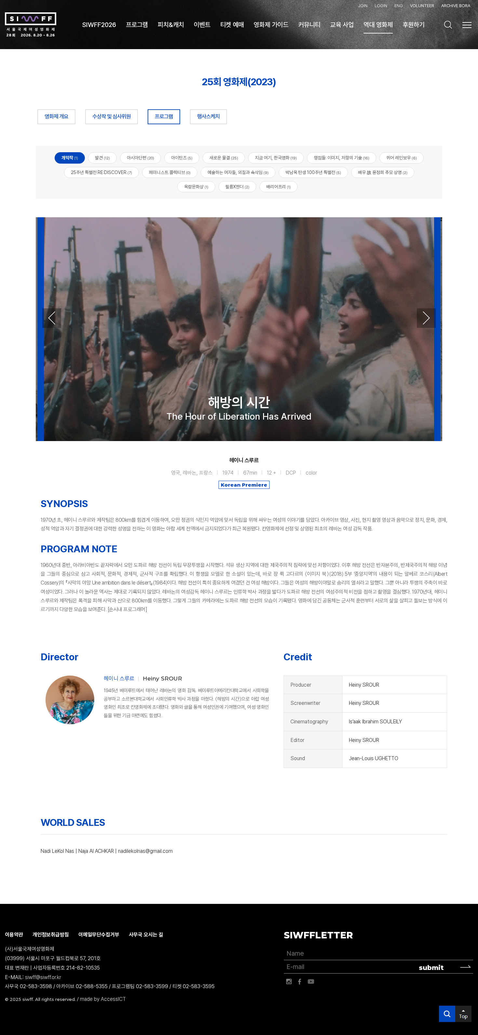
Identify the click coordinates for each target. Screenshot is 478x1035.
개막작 (69, 157)
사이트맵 (466, 25)
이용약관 (14, 935)
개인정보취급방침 (51, 935)
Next (426, 318)
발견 (102, 157)
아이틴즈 (182, 157)
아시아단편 (140, 157)
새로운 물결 (223, 157)
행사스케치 (208, 116)
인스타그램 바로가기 (288, 981)
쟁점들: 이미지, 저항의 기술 (341, 157)
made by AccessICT (103, 999)
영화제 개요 (56, 116)
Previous (51, 318)
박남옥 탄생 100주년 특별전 (313, 172)
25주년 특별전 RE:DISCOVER (101, 172)
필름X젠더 (237, 186)
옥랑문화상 (196, 186)
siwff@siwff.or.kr (43, 977)
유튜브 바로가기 (311, 981)
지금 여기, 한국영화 (276, 157)
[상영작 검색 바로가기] (448, 25)
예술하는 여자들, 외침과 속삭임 (238, 172)
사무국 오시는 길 (146, 935)
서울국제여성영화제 (30, 25)
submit (431, 968)
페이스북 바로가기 (300, 981)
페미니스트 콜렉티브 (170, 172)
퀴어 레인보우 (401, 157)
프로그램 (164, 116)
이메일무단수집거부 (98, 935)
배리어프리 (278, 186)
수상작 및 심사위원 (111, 116)
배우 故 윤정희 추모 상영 (382, 172)
